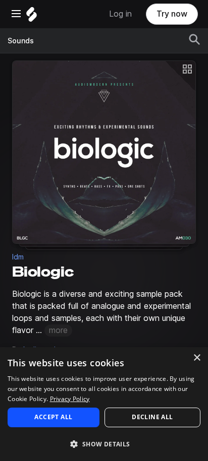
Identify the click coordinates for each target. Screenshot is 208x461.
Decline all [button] (152, 417)
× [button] (196, 358)
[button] (104, 443)
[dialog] (104, 404)
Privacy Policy (70, 398)
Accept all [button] (53, 417)
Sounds (21, 41)
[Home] (31, 17)
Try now (172, 14)
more (58, 330)
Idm (18, 257)
